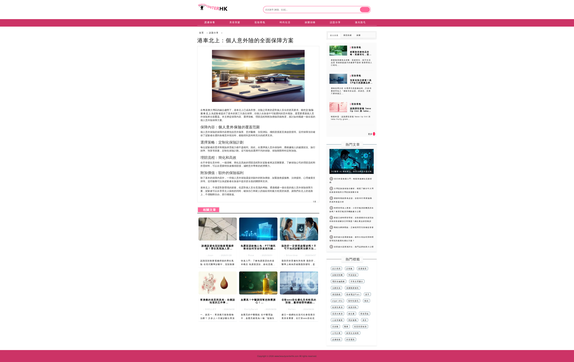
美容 (364, 320)
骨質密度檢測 (360, 326)
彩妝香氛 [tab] (260, 22)
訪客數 (349, 268)
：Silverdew (290, 255)
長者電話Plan (353, 294)
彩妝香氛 (356, 47)
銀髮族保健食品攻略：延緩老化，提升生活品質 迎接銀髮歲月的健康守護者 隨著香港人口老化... (351, 62)
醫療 (346, 326)
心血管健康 (337, 320)
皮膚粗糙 (336, 339)
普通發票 (362, 268)
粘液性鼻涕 (337, 307)
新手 (367, 294)
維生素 (351, 313)
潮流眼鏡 (336, 294)
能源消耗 (352, 307)
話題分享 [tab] (335, 22)
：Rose (249, 255)
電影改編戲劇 (338, 281)
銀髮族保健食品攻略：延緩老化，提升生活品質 (361, 54)
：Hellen (290, 309)
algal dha (337, 300)
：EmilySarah (249, 309)
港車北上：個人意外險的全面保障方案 (245, 40)
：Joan (208, 255)
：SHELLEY (208, 309)
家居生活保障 (352, 333)
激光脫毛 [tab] (360, 22)
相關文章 (208, 209)
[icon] (374, 134)
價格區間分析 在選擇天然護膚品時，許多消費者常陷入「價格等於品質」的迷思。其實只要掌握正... (351, 90)
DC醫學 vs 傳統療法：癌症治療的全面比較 (351, 171)
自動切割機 (337, 275)
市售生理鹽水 (357, 281)
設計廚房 (336, 268)
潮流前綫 (347, 35)
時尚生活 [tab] (285, 22)
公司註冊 (336, 333)
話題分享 (214, 32)
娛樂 (359, 35)
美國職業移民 (352, 288)
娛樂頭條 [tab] (310, 22)
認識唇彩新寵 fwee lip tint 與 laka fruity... (360, 111)
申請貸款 (352, 275)
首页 (201, 32)
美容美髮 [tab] (234, 22)
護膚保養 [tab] (209, 22)
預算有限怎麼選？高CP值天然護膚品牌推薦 (361, 83)
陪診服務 (352, 320)
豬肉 (366, 300)
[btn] (365, 9)
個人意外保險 (230, 126)
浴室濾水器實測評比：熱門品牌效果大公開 (352, 246)
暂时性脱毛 (353, 300)
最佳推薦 (334, 35)
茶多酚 (335, 326)
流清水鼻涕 (337, 313)
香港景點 (364, 313)
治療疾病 (336, 288)
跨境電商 (350, 339)
